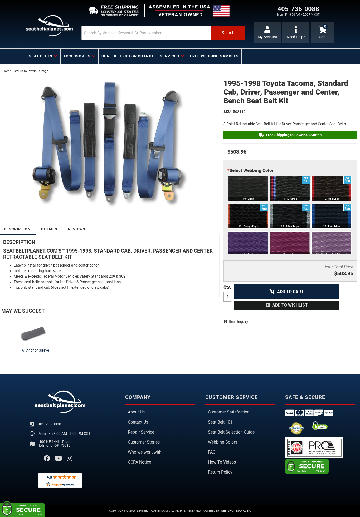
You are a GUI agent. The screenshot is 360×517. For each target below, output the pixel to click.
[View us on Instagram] (69, 458)
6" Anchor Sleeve (35, 350)
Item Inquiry (238, 321)
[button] (163, 33)
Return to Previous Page (31, 71)
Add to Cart (290, 291)
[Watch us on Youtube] (58, 458)
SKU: (227, 112)
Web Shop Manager (235, 511)
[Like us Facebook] (47, 458)
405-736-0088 (49, 424)
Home (7, 71)
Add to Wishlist (290, 305)
